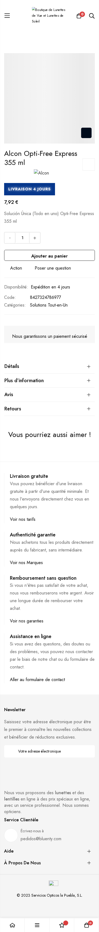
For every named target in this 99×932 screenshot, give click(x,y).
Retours (12, 408)
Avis (8, 394)
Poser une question (53, 268)
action (16, 268)
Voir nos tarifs (22, 519)
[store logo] (49, 15)
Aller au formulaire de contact (37, 679)
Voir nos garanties (26, 621)
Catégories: (15, 305)
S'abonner (87, 751)
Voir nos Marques (26, 562)
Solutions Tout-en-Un (49, 305)
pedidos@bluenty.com (41, 839)
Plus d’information (24, 380)
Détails (11, 366)
